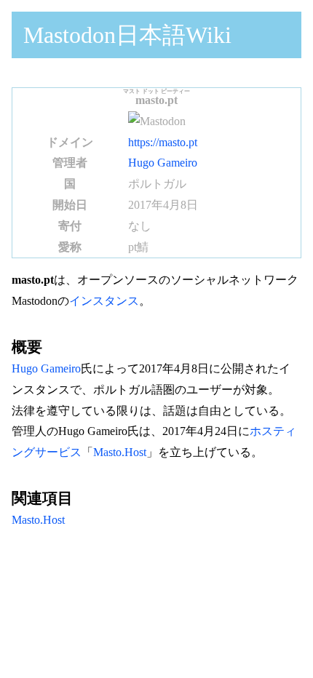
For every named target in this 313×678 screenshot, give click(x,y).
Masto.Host (119, 452)
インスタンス (104, 301)
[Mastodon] (157, 121)
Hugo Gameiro (162, 162)
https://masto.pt (162, 142)
